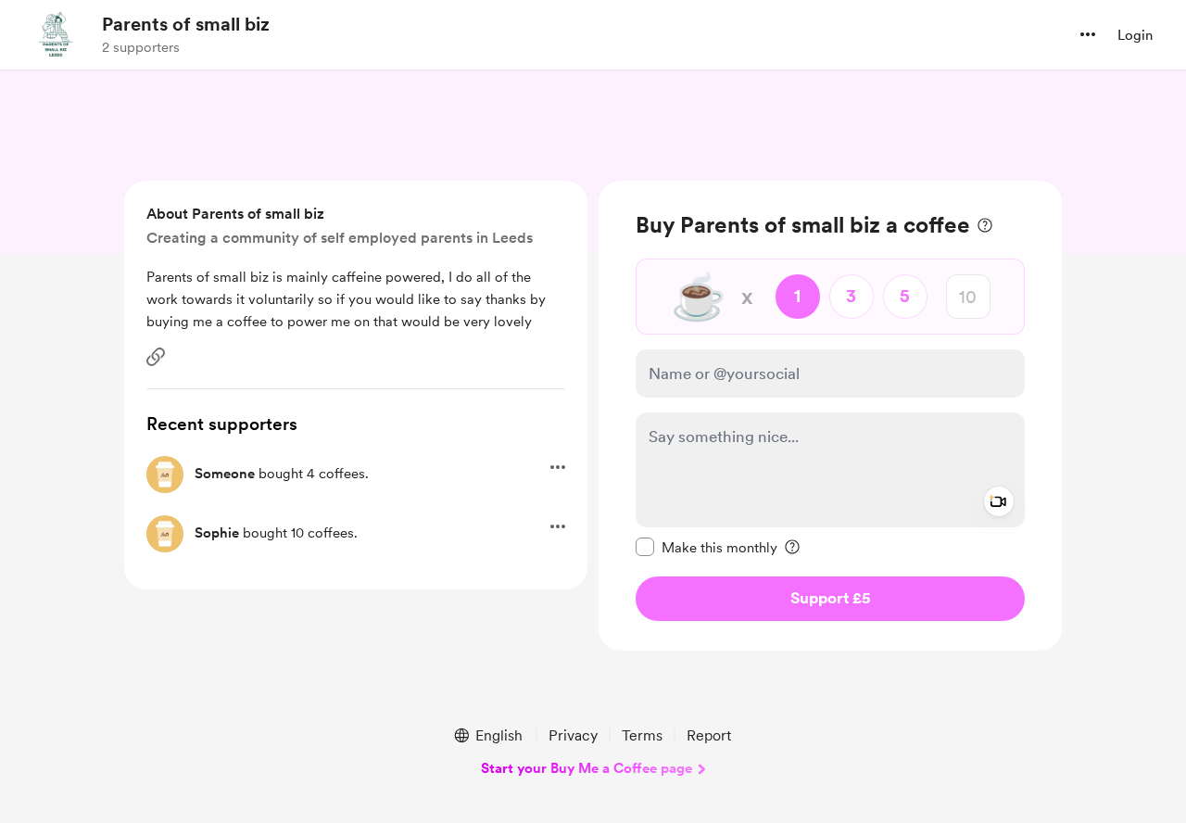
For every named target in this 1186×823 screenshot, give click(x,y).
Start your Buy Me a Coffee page (586, 768)
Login (1135, 35)
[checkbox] (706, 547)
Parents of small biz (186, 24)
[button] (1088, 34)
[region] (830, 416)
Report (709, 735)
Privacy (573, 735)
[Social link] (155, 357)
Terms (642, 735)
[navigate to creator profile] (56, 34)
